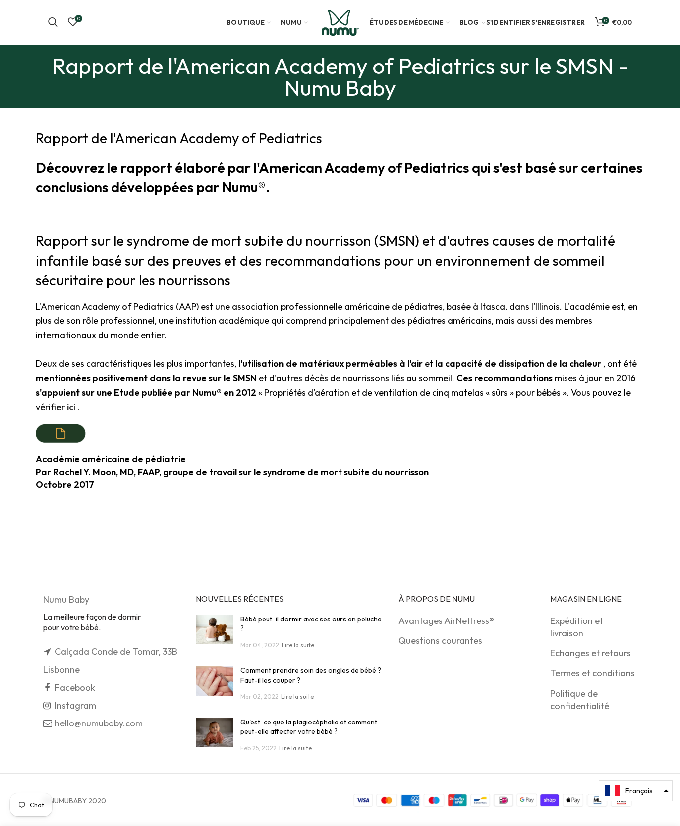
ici (73, 407)
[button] (636, 790)
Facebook (75, 687)
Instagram (75, 705)
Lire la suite (298, 645)
